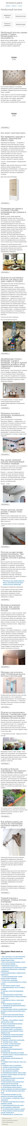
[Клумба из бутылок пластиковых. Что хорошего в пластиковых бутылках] (14, 797)
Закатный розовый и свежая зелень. (13, 994)
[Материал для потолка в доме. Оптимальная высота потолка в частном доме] (14, 685)
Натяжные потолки (21, 16)
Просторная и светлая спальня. (11, 985)
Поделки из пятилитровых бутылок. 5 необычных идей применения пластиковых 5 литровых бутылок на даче (13, 715)
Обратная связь (5, 1124)
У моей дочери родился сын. (10, 965)
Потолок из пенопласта (7, 24)
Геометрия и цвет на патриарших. (12, 1065)
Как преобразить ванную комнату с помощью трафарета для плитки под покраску (13, 1088)
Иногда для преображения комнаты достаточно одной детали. (12, 1024)
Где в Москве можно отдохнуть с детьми (14, 1109)
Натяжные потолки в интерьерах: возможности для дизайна (12, 415)
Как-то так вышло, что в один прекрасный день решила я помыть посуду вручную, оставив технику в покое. (13, 958)
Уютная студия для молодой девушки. (13, 1014)
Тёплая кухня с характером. (9, 980)
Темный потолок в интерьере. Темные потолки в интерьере (13, 899)
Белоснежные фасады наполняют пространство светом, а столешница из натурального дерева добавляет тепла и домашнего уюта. (12, 1030)
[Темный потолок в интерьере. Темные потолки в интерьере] (14, 919)
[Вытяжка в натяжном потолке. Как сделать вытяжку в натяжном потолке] (14, 657)
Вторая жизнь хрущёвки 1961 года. (12, 1085)
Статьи (20, 6)
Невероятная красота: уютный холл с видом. (14, 967)
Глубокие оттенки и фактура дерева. (13, 1067)
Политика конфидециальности (7, 1122)
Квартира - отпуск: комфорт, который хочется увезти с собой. (12, 1021)
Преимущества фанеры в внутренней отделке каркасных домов (12, 1079)
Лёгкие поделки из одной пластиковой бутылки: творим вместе (12, 1111)
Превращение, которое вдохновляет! (13, 1034)
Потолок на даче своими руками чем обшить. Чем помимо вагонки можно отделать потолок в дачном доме (13, 555)
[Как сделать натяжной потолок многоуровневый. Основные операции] (14, 493)
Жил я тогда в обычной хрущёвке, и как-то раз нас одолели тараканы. (13, 963)
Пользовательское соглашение (12, 1120)
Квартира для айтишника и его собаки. (13, 1052)
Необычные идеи (20, 24)
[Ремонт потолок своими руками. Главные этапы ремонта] (14, 536)
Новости (14, 6)
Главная (7, 6)
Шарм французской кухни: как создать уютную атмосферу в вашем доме (12, 1106)
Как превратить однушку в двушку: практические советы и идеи (13, 138)
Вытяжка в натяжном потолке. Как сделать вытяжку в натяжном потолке (10, 607)
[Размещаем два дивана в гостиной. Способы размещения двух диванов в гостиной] (14, 261)
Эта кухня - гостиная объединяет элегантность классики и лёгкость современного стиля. (11, 1045)
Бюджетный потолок (7, 16)
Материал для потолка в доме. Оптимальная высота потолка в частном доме (13, 673)
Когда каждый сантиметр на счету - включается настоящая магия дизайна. (11, 1095)
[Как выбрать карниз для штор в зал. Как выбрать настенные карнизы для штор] (14, 842)
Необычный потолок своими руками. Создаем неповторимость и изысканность (14, 35)
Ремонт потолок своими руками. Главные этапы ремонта (11, 511)
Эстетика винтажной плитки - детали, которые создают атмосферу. (11, 977)
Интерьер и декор (14, 3)
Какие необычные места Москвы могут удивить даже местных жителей (12, 1082)
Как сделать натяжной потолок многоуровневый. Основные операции (12, 461)
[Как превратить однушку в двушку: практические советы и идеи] (14, 189)
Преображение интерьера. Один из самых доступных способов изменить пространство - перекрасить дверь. (13, 1074)
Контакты (4, 1120)
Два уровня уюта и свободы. (11, 1071)
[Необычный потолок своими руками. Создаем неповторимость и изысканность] (14, 77)
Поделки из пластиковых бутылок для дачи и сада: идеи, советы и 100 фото (12, 279)
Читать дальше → (5, 127)
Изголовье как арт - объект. (10, 1042)
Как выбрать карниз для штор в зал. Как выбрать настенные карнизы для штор (12, 824)
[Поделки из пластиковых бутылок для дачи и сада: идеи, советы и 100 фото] (14, 336)
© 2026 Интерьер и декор (6, 1118)
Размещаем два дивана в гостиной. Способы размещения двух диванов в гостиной (13, 211)
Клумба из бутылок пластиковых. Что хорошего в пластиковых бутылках (13, 770)
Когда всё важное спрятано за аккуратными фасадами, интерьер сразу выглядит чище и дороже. (14, 1011)
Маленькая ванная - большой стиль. (13, 1114)
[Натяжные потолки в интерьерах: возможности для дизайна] (14, 445)
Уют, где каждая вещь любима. (11, 1069)
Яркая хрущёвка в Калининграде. (12, 1004)
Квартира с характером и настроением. (13, 1040)
